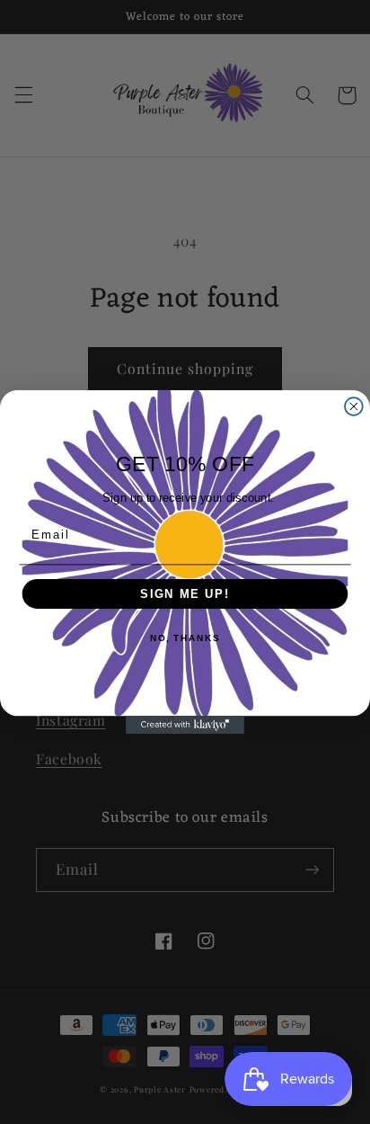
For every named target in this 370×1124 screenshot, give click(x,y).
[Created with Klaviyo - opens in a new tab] (185, 725)
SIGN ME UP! (185, 593)
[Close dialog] (354, 406)
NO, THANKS (185, 639)
